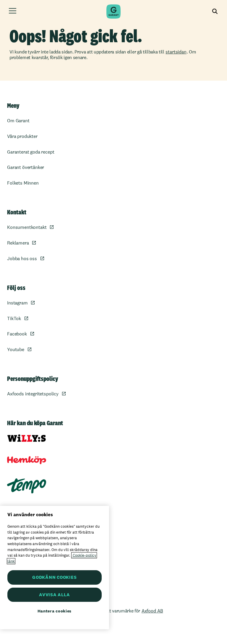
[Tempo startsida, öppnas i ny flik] (26, 485)
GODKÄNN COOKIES (54, 577)
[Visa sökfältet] (215, 11)
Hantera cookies (55, 611)
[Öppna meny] (12, 11)
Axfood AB (152, 611)
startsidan (176, 52)
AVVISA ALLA (54, 594)
